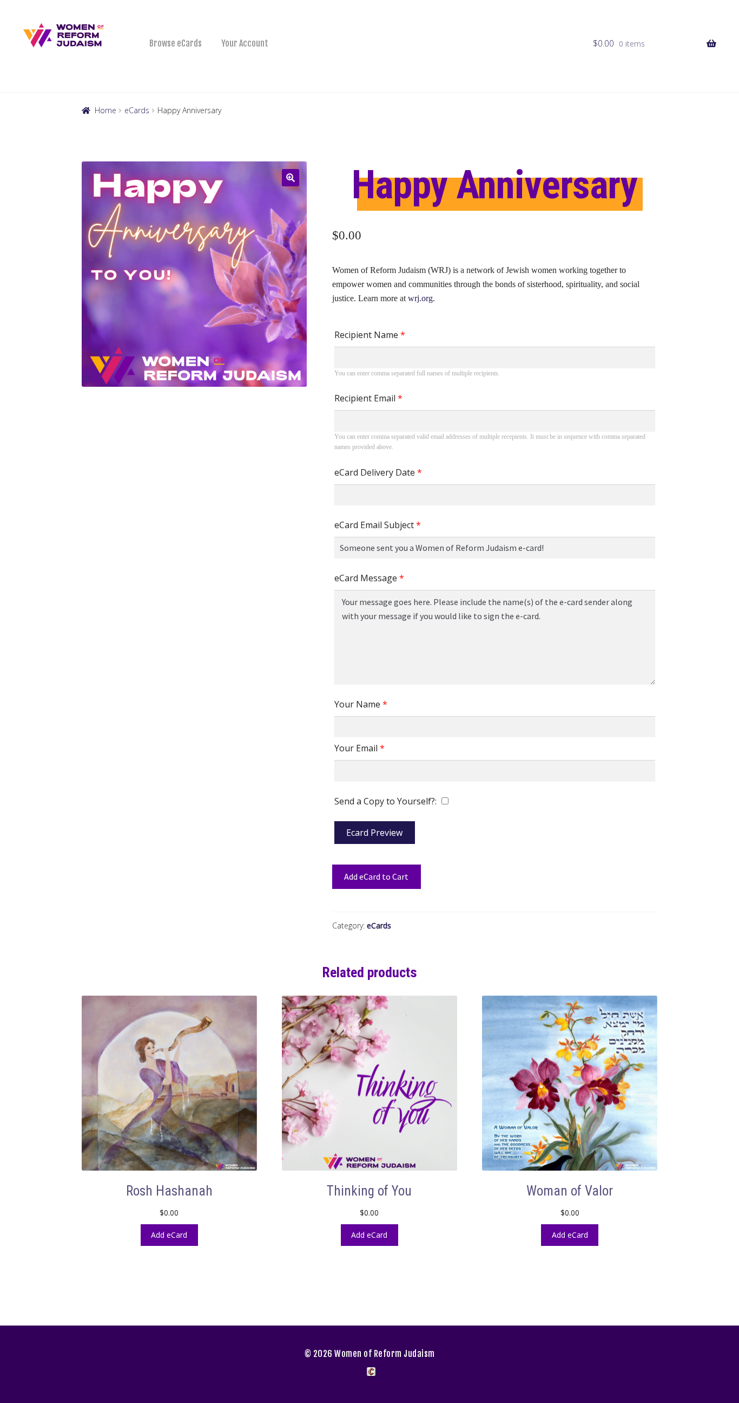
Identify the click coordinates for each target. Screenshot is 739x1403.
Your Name (360, 704)
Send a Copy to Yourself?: (385, 801)
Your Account (244, 43)
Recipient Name (369, 335)
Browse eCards (175, 43)
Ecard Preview (374, 833)
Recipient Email (368, 398)
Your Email (359, 748)
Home (105, 110)
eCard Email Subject (377, 525)
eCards (136, 110)
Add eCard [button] (169, 1235)
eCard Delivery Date (378, 472)
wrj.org (420, 298)
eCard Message (369, 578)
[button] (290, 177)
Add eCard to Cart (376, 876)
